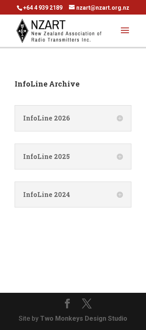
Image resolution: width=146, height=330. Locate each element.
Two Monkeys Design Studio (83, 318)
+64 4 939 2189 (42, 7)
